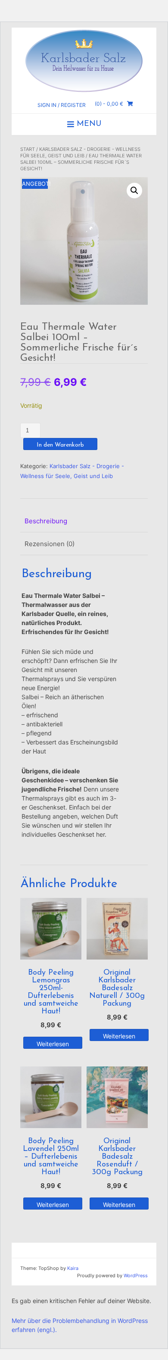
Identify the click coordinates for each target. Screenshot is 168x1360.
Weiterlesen (53, 1043)
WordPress (136, 1275)
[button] (134, 190)
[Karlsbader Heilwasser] (84, 60)
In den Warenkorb (60, 445)
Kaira (72, 1268)
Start (27, 149)
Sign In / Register (61, 105)
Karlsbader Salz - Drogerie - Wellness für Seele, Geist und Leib (80, 152)
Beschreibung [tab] (46, 521)
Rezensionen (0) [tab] (50, 544)
